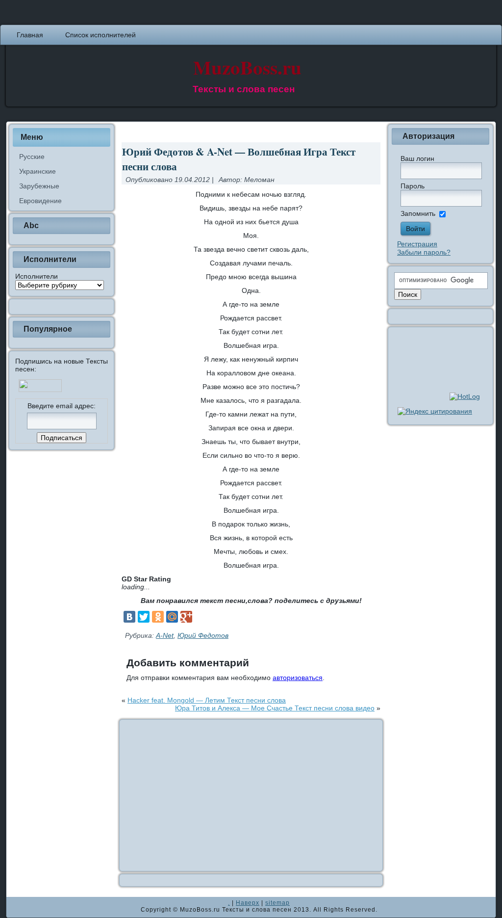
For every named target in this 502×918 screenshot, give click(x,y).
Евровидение (40, 201)
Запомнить (418, 213)
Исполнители (36, 276)
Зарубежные (39, 186)
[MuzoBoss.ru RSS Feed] (17, 907)
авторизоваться (298, 678)
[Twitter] (144, 617)
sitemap (277, 902)
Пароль (413, 186)
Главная (30, 35)
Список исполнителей (100, 35)
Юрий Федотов (202, 635)
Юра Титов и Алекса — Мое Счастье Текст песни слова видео (275, 708)
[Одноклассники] (158, 617)
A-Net (165, 635)
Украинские (37, 171)
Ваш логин (417, 158)
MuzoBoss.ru (247, 67)
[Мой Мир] (172, 617)
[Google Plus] (186, 617)
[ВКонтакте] (129, 617)
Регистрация (417, 244)
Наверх (247, 902)
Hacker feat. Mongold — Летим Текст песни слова (206, 700)
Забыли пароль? (424, 252)
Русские (32, 156)
